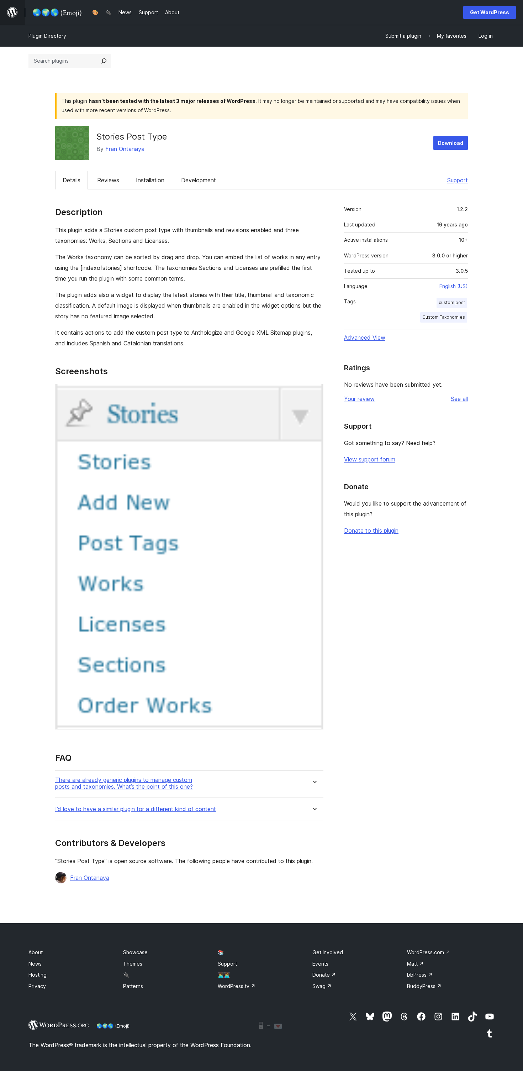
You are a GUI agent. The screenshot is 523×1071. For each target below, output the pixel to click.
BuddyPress (424, 986)
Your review (359, 398)
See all (459, 398)
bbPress (420, 975)
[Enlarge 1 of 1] (313, 393)
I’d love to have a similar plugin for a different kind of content (135, 809)
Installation (150, 180)
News (35, 964)
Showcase (135, 952)
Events (320, 964)
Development (198, 180)
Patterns (133, 986)
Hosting (37, 975)
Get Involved (327, 952)
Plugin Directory (47, 36)
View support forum (369, 459)
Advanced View (364, 337)
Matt (415, 964)
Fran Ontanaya (124, 148)
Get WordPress (489, 12)
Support (457, 180)
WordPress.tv (236, 986)
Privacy (37, 986)
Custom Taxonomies (443, 317)
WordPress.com (428, 952)
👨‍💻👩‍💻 (224, 975)
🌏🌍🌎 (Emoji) (113, 1026)
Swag (322, 986)
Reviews (108, 180)
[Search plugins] (104, 61)
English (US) (453, 286)
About (35, 952)
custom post (452, 302)
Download (450, 143)
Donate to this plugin (371, 530)
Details (71, 180)
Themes (132, 964)
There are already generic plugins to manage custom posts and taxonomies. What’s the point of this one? (124, 783)
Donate (324, 975)
